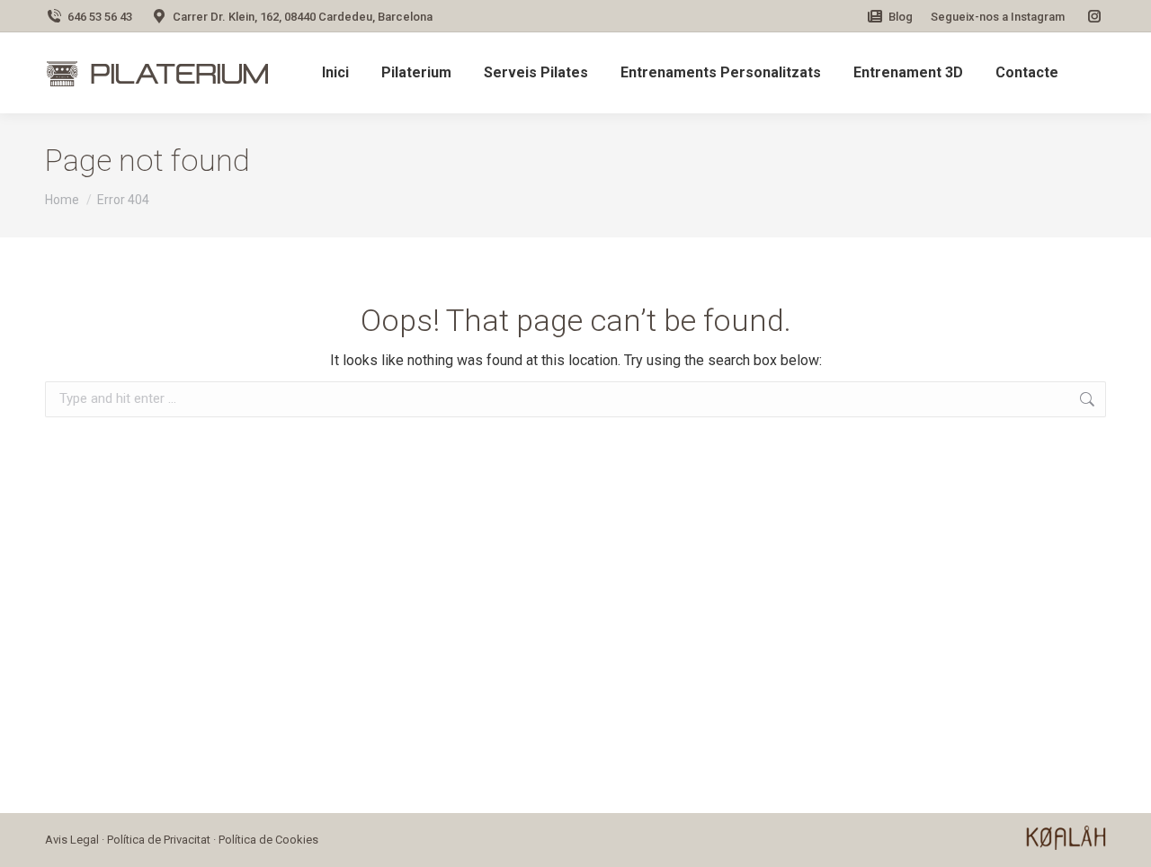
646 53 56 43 (99, 16)
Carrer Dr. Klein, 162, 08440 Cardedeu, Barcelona (303, 16)
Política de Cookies (268, 839)
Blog (900, 16)
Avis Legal (72, 839)
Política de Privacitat (158, 839)
